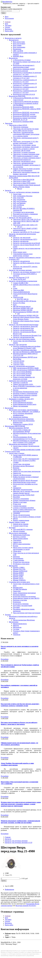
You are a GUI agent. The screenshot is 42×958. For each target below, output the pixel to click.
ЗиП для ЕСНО (18, 198)
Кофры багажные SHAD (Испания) (25, 480)
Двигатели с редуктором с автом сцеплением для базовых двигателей (26, 146)
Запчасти (8, 190)
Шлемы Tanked (18, 575)
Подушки (16, 607)
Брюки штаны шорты (20, 538)
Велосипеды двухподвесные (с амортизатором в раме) (23, 66)
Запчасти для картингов (21, 261)
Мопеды (16, 625)
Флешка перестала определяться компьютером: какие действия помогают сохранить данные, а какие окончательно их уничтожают (21, 804)
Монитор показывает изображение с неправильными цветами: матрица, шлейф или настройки (20, 821)
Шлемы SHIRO (18, 573)
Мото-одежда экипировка (18, 533)
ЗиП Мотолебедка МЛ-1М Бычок (24, 301)
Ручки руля (17, 504)
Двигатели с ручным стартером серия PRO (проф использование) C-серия (26, 155)
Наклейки (16, 497)
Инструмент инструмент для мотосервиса (23, 410)
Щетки (15, 518)
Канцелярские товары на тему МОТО (26, 598)
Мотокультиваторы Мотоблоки (24, 620)
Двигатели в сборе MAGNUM (23, 179)
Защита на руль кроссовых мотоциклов (26, 471)
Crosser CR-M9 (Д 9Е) (20, 283)
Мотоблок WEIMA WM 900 (22, 310)
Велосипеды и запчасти (13, 38)
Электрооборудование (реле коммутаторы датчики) (23, 255)
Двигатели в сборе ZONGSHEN (24, 183)
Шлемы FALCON (19, 569)
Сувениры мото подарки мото (19, 582)
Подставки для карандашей (22, 605)
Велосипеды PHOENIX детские (24, 114)
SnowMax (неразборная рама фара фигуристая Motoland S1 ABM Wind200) (27, 351)
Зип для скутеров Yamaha (22, 375)
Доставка (8, 25)
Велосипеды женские (20, 71)
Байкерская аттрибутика (21, 535)
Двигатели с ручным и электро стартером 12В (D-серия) (24, 149)
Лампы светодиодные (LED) (23, 384)
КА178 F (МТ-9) (22, 299)
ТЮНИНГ (16, 513)
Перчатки (16, 556)
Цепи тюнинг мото (19, 252)
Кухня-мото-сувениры (21, 604)
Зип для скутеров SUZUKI (22, 373)
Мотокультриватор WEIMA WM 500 (25, 312)
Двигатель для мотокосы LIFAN (24, 161)
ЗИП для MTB (18, 51)
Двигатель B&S (18, 290)
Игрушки (12, 527)
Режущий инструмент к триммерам (25, 214)
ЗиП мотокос (17, 207)
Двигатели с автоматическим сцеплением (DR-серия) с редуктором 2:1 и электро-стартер (26, 134)
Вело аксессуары (19, 42)
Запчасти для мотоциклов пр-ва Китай (26, 243)
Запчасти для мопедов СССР (19, 277)
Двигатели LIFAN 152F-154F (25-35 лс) (26, 219)
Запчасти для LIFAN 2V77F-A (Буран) (26, 232)
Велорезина (17, 49)
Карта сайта (9, 31)
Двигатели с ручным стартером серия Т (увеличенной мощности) (27, 158)
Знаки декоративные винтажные (24, 593)
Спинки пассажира (19, 506)
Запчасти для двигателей (21, 237)
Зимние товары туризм (17, 522)
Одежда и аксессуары (12, 451)
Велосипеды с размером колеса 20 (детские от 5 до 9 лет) (25, 91)
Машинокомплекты (20, 624)
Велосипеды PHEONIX (17, 96)
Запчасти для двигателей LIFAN (20, 217)
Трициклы (16, 634)
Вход (6, 16)
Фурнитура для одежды (21, 562)
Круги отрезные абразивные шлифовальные (23, 414)
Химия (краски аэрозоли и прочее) (25, 395)
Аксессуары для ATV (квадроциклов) (26, 459)
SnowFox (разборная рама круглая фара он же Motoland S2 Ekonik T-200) (26, 347)
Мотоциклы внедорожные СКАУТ (21, 444)
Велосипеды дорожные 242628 (24, 69)
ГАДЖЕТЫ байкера (20, 589)
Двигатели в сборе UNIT (21, 181)
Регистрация (9, 18)
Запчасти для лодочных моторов (20, 270)
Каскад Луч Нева (19, 303)
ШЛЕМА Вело (18, 56)
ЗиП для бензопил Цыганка (22, 196)
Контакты (8, 29)
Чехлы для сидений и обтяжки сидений (27, 517)
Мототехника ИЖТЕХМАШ (15, 426)
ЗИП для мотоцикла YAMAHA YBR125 (27, 370)
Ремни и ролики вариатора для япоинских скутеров (24, 378)
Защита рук (17, 473)
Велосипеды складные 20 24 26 (24, 94)
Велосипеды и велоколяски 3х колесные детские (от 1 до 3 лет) (27, 73)
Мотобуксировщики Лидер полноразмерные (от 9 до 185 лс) (24, 438)
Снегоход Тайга (18, 364)
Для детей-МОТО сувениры (23, 529)
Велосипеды (13, 58)
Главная (7, 22)
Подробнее (4, 659)
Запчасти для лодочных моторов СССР (26, 272)
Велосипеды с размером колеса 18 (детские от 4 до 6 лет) (25, 88)
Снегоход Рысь (18, 362)
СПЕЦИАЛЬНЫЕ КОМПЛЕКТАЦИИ (26, 449)
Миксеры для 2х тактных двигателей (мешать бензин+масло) (26, 492)
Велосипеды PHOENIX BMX (23, 107)
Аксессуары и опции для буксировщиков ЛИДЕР (21, 430)
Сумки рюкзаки (18, 560)
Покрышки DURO (19, 401)
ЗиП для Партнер (19, 199)
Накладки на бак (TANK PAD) (23, 495)
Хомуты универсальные (21, 397)
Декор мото (17, 469)
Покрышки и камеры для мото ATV (21, 399)
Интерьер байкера (19, 595)
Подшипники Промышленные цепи (25, 391)
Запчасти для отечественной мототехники (23, 324)
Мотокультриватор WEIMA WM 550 (25, 315)
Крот (15, 304)
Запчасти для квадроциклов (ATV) (25, 239)
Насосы (15, 390)
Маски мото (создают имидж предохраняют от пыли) (23, 548)
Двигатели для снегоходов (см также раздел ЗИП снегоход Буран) (26, 129)
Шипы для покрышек (20, 406)
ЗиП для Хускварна (20, 201)
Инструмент (9, 408)
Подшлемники (18, 558)
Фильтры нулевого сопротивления (25, 393)
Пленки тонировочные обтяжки (24, 500)
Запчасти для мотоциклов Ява (23, 337)
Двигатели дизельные (20, 127)
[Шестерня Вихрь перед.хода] (11, 870)
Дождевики (17, 540)
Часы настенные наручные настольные (26, 613)
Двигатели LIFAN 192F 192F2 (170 (25, 225)
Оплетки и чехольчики (21, 498)
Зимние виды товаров (20, 524)
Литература (17, 488)
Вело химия (17, 45)
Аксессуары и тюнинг (16, 453)
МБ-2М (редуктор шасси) (22, 306)
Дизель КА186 (18, 297)
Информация (9, 889)
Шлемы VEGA (18, 578)
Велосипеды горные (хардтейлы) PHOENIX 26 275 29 (24, 119)
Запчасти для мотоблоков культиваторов (23, 281)
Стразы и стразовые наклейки (23, 508)
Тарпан (15, 323)
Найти (3, 13)
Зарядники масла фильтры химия (20, 381)
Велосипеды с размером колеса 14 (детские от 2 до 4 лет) (25, 80)
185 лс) (19, 227)
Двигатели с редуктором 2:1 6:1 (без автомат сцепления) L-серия (25, 142)
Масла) (19, 188)
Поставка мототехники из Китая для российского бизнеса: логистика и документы (19, 723)
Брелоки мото (18, 587)
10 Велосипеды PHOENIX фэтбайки (26, 101)
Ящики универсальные (21, 520)
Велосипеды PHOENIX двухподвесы (26, 112)
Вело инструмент (19, 43)
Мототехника (13, 622)
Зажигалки (17, 591)
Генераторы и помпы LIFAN (23, 424)
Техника (8, 614)
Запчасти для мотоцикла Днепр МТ (25, 326)
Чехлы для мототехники (21, 515)
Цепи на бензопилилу (20, 216)
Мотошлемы (13, 566)
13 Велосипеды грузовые (22, 60)
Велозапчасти (14, 40)
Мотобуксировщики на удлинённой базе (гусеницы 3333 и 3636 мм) (25, 441)
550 (18, 314)
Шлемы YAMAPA (19, 580)
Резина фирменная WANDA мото (24, 404)
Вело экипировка (19, 47)
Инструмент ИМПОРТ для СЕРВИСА (26, 411)
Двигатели (8, 123)
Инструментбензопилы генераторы (21, 419)
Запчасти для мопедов (20, 241)
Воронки (16, 468)
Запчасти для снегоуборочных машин (22, 339)
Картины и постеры (20, 600)
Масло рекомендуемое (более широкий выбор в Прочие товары (26, 186)
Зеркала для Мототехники (22, 475)
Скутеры (16, 629)
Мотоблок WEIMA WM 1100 (23, 308)
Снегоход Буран (18, 361)
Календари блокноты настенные (24, 596)
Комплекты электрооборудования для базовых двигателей (26, 173)
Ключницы (17, 602)
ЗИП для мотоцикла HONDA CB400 (26, 368)
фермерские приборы (20, 417)
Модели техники (19, 531)
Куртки (15, 546)
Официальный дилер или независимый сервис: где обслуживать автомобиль (19, 743)
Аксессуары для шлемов (21, 464)
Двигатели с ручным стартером (24, 152)
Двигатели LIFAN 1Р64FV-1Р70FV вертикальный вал (25, 229)
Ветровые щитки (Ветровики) (23, 466)
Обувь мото (17, 551)
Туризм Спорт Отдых (20, 526)
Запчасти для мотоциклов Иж (23, 330)
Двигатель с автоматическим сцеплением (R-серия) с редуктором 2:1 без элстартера (26, 165)
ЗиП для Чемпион (19, 203)
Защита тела (17, 542)
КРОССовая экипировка (21, 544)
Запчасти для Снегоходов (18, 344)
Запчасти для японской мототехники (22, 366)
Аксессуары (17, 194)
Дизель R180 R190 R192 (21, 292)
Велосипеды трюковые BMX (23, 121)
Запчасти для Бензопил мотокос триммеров (24, 192)
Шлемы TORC (18, 576)
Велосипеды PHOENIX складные (24, 116)
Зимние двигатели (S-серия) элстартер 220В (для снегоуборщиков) (26, 169)
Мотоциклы (17, 627)
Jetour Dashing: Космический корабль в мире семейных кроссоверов (17, 764)
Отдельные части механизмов (23, 212)
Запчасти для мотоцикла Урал (23, 328)
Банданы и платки (19, 537)
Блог (6, 23)
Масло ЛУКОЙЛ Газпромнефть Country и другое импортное (27, 387)
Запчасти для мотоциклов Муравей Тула (27, 335)
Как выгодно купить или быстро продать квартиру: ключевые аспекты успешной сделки (20, 705)
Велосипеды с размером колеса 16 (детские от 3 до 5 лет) (25, 84)
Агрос (15, 288)
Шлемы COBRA (19, 567)
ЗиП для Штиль (18, 205)
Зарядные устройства (20, 382)
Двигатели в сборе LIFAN (18, 125)
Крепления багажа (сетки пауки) (24, 482)
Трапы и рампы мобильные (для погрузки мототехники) (24, 510)
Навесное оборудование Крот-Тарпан (26, 321)
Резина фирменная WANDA (23, 402)
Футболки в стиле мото (21, 564)
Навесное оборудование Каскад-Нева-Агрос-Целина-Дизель (26, 318)
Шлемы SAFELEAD (20, 571)
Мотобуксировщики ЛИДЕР (19, 428)
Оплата (7, 27)
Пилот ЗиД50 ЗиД (19, 279)
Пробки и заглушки (20, 502)
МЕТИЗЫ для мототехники (22, 489)
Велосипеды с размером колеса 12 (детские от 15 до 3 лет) (25, 77)
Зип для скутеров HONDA (22, 372)
